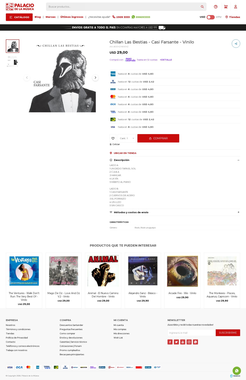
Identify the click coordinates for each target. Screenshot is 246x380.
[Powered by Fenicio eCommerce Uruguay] (235, 375)
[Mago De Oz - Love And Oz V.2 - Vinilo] (64, 271)
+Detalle (166, 59)
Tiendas (234, 17)
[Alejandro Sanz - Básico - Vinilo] (143, 271)
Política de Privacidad (17, 337)
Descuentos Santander (71, 325)
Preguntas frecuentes (71, 329)
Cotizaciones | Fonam (71, 346)
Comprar (160, 138)
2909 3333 (123, 17)
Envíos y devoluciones (71, 337)
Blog (38, 16)
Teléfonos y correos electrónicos (22, 346)
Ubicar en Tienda (125, 153)
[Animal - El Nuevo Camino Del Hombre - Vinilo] (103, 271)
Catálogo (21, 17)
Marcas (51, 16)
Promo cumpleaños (70, 350)
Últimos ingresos (71, 16)
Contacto (10, 342)
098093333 (143, 17)
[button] (202, 7)
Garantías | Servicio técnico (73, 342)
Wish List (118, 337)
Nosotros (10, 325)
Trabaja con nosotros (16, 350)
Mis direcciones (121, 333)
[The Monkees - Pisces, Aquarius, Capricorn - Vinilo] (222, 271)
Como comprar (67, 333)
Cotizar (116, 144)
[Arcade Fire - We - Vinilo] (182, 271)
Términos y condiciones (18, 329)
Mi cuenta (119, 325)
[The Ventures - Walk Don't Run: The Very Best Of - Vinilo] (24, 271)
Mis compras (120, 329)
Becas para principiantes (72, 354)
